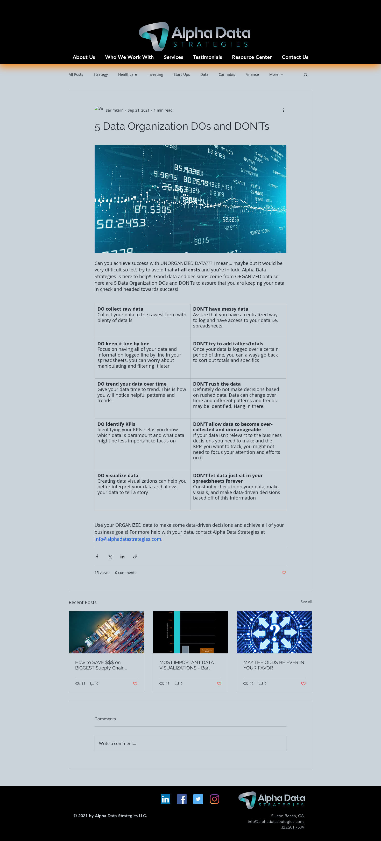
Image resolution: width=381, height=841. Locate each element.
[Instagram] (214, 799)
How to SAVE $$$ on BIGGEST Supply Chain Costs (100, 665)
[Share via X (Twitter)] (109, 556)
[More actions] (283, 110)
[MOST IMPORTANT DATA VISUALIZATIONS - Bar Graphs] (190, 632)
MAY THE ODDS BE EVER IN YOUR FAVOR (273, 665)
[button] (305, 74)
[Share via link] (135, 556)
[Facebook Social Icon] (182, 799)
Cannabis (227, 74)
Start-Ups (182, 74)
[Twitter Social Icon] (198, 799)
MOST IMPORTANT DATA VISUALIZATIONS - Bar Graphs (186, 665)
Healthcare (127, 74)
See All (306, 601)
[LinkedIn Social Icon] (165, 799)
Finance (252, 74)
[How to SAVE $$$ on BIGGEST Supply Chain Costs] (106, 632)
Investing (155, 74)
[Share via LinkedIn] (122, 556)
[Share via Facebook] (97, 556)
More (273, 74)
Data (204, 74)
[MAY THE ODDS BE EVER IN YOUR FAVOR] (274, 632)
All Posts (76, 74)
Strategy (101, 74)
